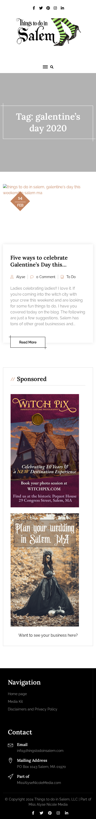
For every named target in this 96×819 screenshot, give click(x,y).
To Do (71, 277)
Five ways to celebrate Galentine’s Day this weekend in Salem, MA (39, 264)
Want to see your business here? (48, 635)
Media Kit (15, 702)
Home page (17, 694)
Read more (27, 342)
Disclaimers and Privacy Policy (32, 709)
